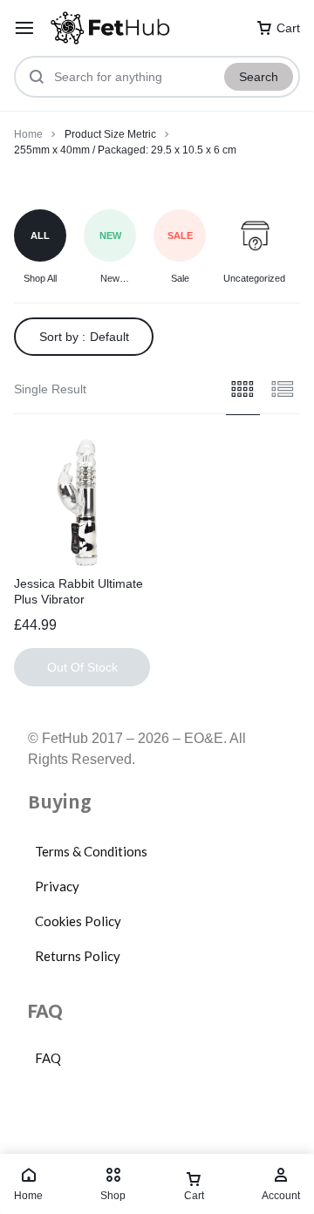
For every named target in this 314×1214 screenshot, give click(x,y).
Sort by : (84, 337)
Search (258, 77)
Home (28, 134)
